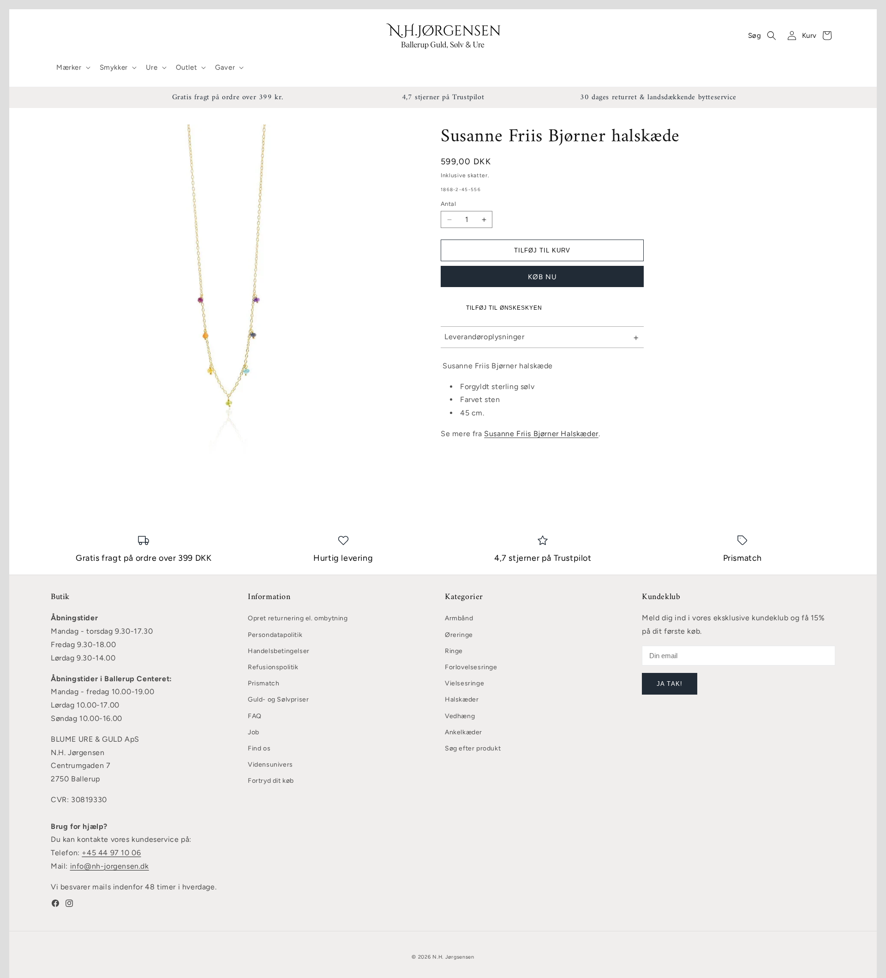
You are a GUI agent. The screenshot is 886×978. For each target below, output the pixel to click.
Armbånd (459, 618)
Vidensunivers (270, 764)
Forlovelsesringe (471, 667)
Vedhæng (460, 716)
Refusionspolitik (273, 667)
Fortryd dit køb (271, 781)
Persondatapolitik (275, 635)
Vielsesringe (464, 683)
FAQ (255, 716)
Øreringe (459, 635)
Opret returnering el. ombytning (298, 618)
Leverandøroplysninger (484, 336)
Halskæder (462, 699)
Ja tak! (669, 683)
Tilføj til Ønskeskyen (504, 308)
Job (253, 732)
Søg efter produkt (473, 748)
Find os (259, 748)
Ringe (454, 651)
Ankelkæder (463, 732)
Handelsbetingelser (279, 651)
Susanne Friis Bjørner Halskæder (541, 433)
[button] (72, 68)
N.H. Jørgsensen (453, 957)
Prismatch (263, 683)
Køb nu (542, 277)
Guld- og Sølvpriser (278, 699)
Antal (448, 203)
